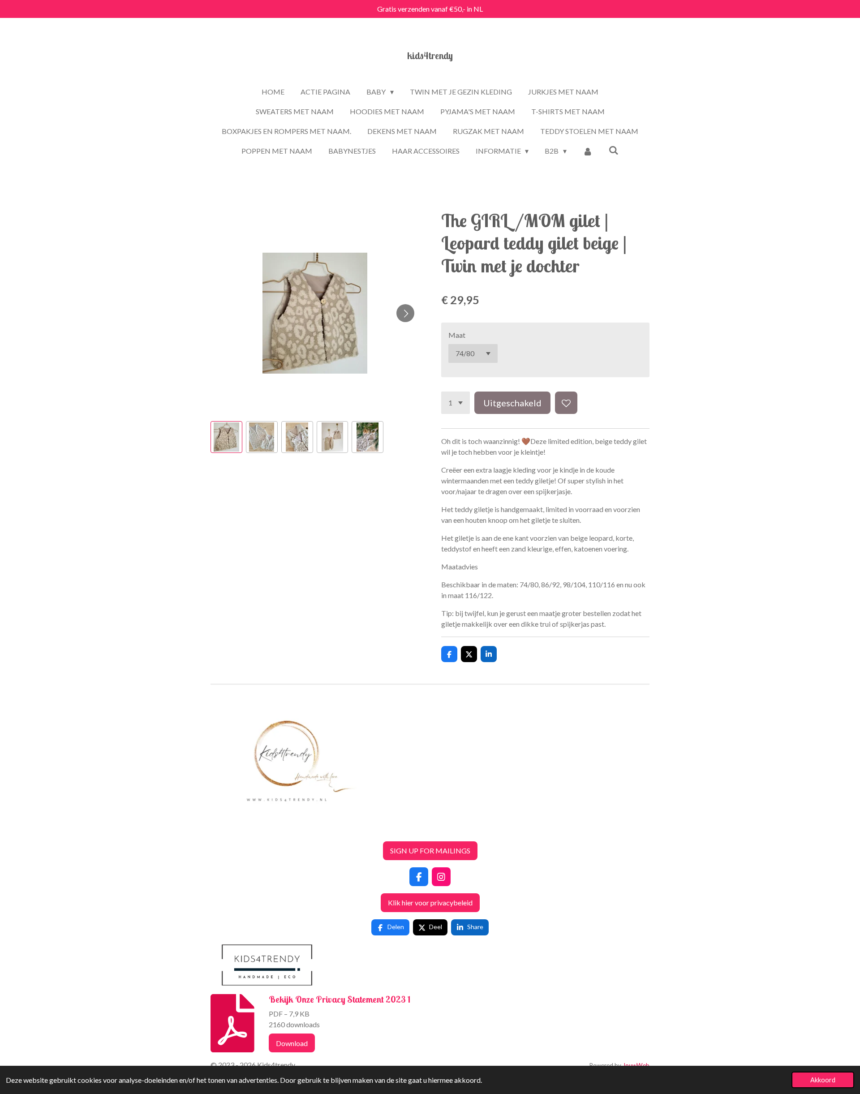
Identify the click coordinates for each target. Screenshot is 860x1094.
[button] (226, 437)
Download (292, 1043)
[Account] (587, 151)
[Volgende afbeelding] (405, 313)
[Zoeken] (613, 149)
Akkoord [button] (822, 1080)
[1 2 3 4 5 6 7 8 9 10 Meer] (455, 403)
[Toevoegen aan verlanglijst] (566, 403)
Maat (456, 335)
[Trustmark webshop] (218, 828)
